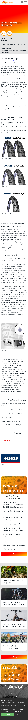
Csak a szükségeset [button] (20, 714)
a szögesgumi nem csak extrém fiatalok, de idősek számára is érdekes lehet (14, 61)
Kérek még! (14, 554)
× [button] (26, 699)
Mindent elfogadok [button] (7, 714)
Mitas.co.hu (6, 440)
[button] (14, 717)
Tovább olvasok (16, 707)
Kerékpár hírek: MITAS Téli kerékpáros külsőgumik (13, 52)
